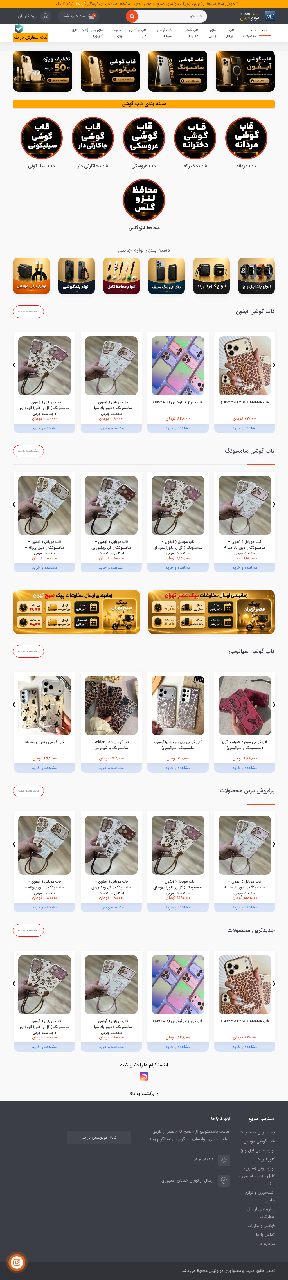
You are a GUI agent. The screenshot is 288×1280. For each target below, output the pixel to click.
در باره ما (267, 1243)
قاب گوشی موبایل (259, 1141)
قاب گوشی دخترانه (191, 33)
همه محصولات (249, 33)
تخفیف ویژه (117, 33)
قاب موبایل (230, 33)
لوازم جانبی (212, 33)
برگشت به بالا (143, 1093)
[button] (79, 16)
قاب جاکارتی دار (137, 33)
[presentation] (274, 364)
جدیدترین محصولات (257, 1132)
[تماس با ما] (16, 1262)
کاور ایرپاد (266, 1159)
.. (74, 3)
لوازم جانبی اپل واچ (257, 1150)
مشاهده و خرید (244, 428)
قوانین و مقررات (261, 1225)
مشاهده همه (28, 311)
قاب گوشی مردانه (164, 33)
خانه (265, 30)
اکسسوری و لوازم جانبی (260, 1196)
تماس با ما (265, 1234)
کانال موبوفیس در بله (99, 1137)
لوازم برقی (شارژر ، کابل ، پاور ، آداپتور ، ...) (257, 1176)
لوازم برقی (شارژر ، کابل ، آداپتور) (87, 33)
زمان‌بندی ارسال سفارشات (261, 1213)
